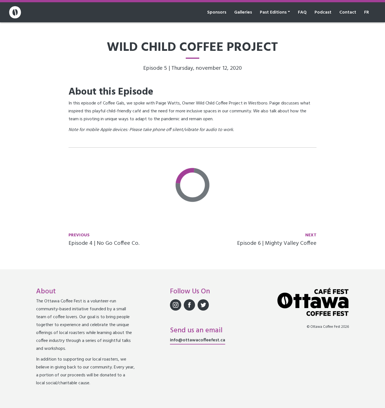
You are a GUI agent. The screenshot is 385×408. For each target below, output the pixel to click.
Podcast (323, 12)
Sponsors (216, 12)
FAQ (302, 12)
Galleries (243, 12)
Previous (79, 235)
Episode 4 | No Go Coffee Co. (104, 243)
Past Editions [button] (273, 12)
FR (366, 12)
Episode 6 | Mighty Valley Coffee (277, 243)
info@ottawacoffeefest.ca (197, 340)
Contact (347, 12)
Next (311, 235)
